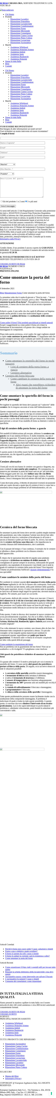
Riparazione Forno (18, 28)
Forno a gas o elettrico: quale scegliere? (21, 951)
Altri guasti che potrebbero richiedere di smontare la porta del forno (36, 386)
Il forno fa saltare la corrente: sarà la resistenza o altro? (27, 956)
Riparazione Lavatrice (19, 19)
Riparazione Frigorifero (20, 21)
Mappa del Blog (11, 1076)
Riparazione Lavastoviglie (21, 24)
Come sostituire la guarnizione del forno (16, 644)
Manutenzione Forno (13, 293)
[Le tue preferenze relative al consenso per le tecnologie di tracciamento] (51, 1093)
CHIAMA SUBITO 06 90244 (12, 264)
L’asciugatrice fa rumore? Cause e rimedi (22, 979)
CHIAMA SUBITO (8, 1014)
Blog (7, 64)
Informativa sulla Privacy (10, 239)
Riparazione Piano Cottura (21, 38)
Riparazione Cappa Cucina (21, 35)
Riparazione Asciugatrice (20, 42)
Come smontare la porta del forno (19, 958)
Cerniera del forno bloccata (19, 375)
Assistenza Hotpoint (18, 59)
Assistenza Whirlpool (19, 47)
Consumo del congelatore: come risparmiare (23, 981)
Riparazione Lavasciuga (20, 40)
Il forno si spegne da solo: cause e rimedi (22, 954)
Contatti (8, 66)
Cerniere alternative (21, 372)
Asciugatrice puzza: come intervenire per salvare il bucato (28, 976)
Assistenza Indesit (17, 52)
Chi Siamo (9, 14)
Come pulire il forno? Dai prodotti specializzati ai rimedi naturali (26, 322)
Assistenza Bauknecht (19, 57)
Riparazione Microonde (20, 31)
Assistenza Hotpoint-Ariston (22, 49)
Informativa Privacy (13, 1078)
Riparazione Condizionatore (21, 26)
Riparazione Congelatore (20, 33)
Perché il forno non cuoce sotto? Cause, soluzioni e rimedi (29, 949)
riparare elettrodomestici (40, 570)
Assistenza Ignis (17, 54)
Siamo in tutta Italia (13, 61)
